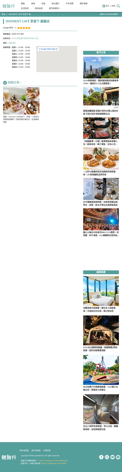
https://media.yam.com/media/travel (53, 461)
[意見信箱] (112, 457)
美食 (33, 4)
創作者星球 (54, 8)
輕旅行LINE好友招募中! (109, 14)
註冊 (113, 6)
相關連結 (12, 43)
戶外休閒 (69, 4)
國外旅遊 (83, 4)
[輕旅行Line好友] (118, 457)
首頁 (3, 14)
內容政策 (47, 450)
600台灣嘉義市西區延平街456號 (25, 38)
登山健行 (55, 4)
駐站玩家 (39, 8)
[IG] (107, 457)
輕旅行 (8, 6)
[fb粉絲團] (101, 457)
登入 (107, 6)
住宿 (43, 4)
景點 (23, 4)
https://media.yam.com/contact (54, 463)
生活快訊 (25, 8)
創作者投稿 (24, 450)
